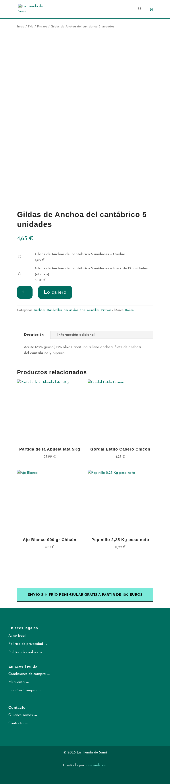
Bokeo (129, 310)
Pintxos (42, 26)
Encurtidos (71, 310)
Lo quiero (55, 292)
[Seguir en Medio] (89, 778)
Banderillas (54, 310)
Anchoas (40, 310)
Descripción (34, 335)
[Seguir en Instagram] (80, 778)
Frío (30, 26)
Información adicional (76, 335)
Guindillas (93, 310)
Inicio (20, 26)
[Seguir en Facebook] (98, 778)
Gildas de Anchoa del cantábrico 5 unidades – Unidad (80, 254)
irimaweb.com (96, 765)
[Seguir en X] (71, 778)
